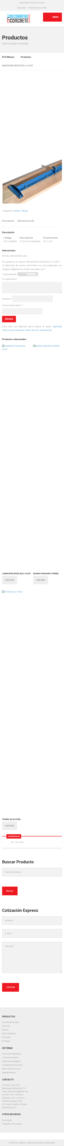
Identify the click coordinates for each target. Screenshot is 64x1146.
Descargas (21, 7)
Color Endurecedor (10, 1022)
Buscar (9, 891)
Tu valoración (9, 278)
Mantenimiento (9, 1072)
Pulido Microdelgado (11, 1061)
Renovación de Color (11, 1068)
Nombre (7, 298)
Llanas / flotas (21, 210)
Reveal (5, 1029)
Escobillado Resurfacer (12, 1065)
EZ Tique (6, 1041)
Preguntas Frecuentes (37, 7)
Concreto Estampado (11, 1053)
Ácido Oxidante (9, 1033)
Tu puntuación (10, 274)
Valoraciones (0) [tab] (25, 221)
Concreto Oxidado (10, 1057)
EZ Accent (6, 1037)
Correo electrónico (12, 305)
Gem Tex (6, 1026)
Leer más (9, 580)
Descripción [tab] (8, 221)
